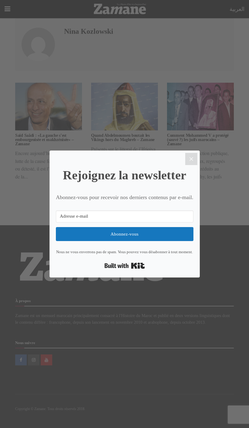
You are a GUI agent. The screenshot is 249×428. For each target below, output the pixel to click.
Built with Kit (124, 265)
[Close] (191, 159)
